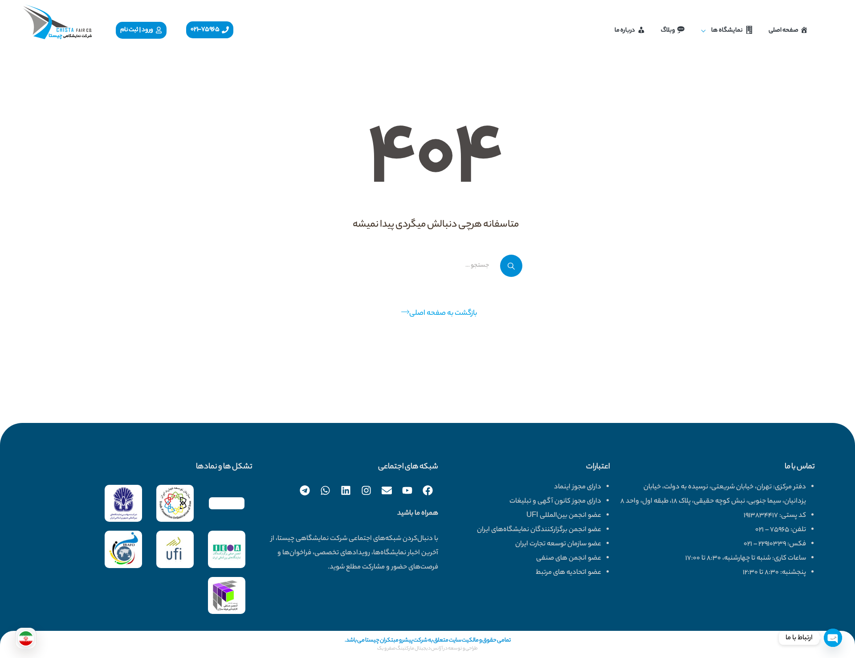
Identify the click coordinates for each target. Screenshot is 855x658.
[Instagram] (366, 490)
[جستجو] (511, 266)
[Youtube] (407, 490)
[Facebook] (428, 490)
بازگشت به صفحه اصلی (443, 314)
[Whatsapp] (325, 490)
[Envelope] (387, 490)
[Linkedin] (346, 490)
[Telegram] (305, 490)
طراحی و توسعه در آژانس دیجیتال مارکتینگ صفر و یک (427, 649)
